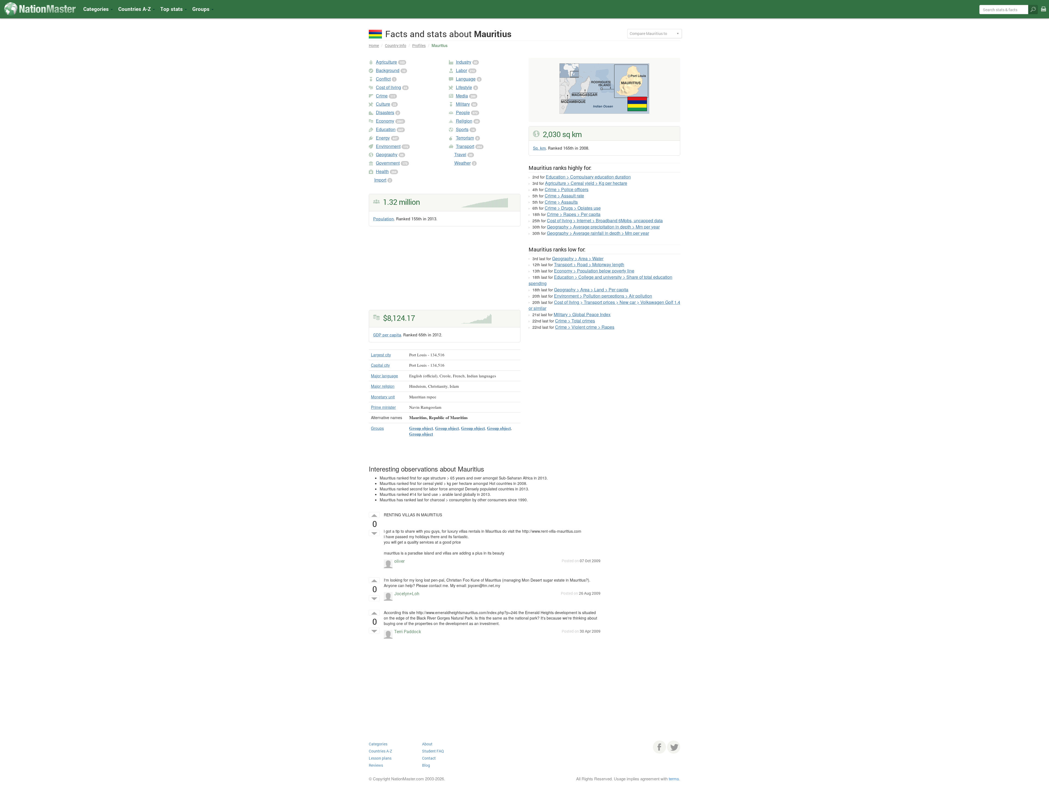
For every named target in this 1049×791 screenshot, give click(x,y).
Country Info (395, 45)
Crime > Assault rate (564, 195)
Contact (429, 758)
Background (387, 70)
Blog (426, 765)
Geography (386, 154)
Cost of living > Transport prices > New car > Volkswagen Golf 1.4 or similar (604, 305)
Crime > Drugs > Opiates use (573, 208)
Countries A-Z (380, 751)
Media (462, 96)
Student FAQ (433, 751)
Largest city (381, 354)
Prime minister (383, 407)
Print (1043, 12)
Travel (460, 154)
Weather (462, 163)
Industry (463, 62)
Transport (465, 146)
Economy (385, 121)
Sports (462, 129)
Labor (461, 70)
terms (674, 778)
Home (374, 45)
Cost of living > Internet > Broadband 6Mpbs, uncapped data (605, 220)
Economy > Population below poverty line (594, 271)
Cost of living (388, 87)
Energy (383, 138)
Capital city (380, 365)
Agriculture (386, 62)
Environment (388, 146)
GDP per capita (387, 334)
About (427, 743)
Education (386, 129)
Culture (383, 104)
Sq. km (539, 148)
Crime (382, 96)
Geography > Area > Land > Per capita (591, 289)
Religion (464, 121)
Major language (384, 375)
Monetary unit (383, 396)
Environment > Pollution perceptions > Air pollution (603, 296)
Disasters (385, 112)
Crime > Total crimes (575, 321)
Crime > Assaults (561, 202)
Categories (96, 8)
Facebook (659, 747)
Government (388, 163)
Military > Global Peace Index (582, 314)
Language (466, 79)
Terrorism (465, 138)
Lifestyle (464, 87)
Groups (201, 8)
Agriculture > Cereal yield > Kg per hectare (586, 183)
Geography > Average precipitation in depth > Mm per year (603, 227)
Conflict (383, 79)
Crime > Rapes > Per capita (573, 214)
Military (463, 104)
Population (383, 218)
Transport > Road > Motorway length (589, 264)
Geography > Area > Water (577, 258)
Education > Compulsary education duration (588, 177)
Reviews (376, 765)
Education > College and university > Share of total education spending (600, 280)
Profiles (419, 45)
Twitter (673, 747)
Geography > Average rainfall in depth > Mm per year (598, 233)
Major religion (382, 386)
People (463, 112)
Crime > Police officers (566, 189)
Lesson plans (380, 758)
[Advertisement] (444, 271)
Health (382, 171)
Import (380, 180)
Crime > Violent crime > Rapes (584, 327)
